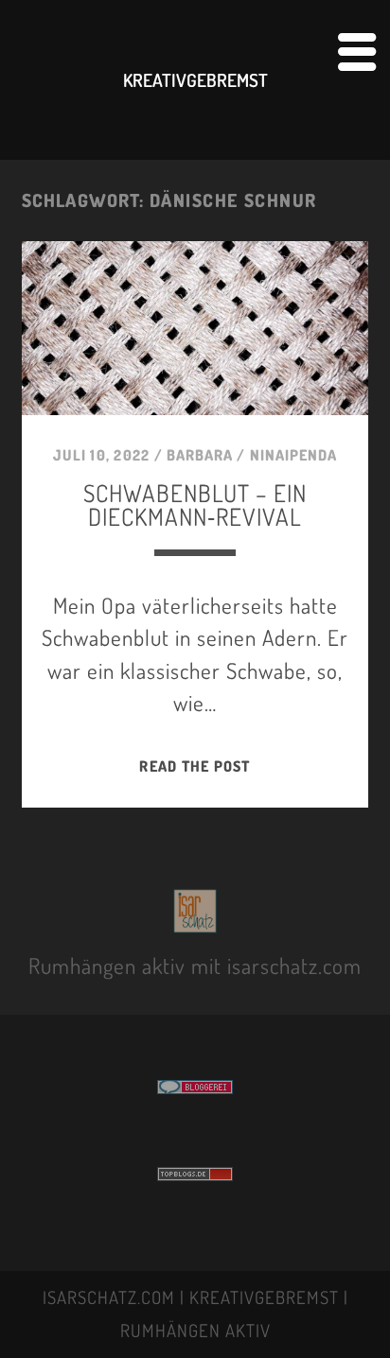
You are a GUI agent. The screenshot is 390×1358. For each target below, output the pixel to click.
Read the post (194, 766)
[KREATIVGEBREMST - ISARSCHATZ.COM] (195, 921)
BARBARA (200, 454)
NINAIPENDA (293, 454)
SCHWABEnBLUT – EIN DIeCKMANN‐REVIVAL (195, 504)
